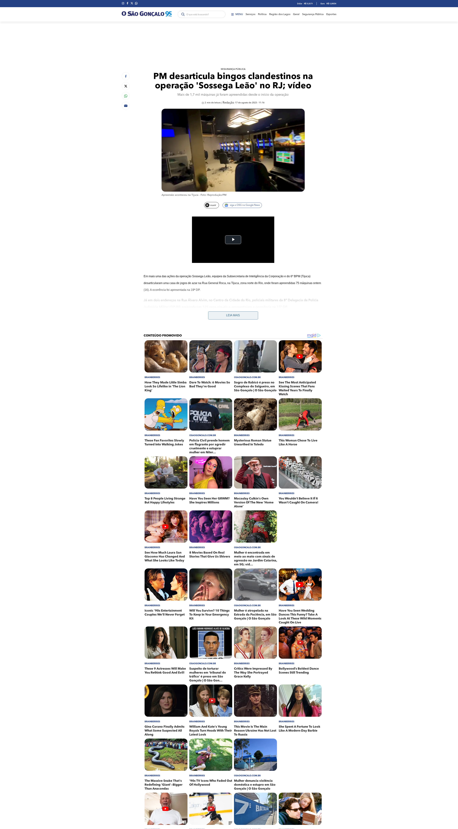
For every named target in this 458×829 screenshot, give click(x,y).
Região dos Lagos (279, 14)
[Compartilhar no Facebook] (126, 76)
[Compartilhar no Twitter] (126, 86)
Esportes (331, 14)
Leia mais (233, 315)
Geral (296, 14)
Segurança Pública (313, 14)
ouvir (213, 205)
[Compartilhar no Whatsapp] (126, 96)
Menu (239, 14)
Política (262, 14)
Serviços (250, 14)
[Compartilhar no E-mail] (126, 106)
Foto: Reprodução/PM (213, 195)
